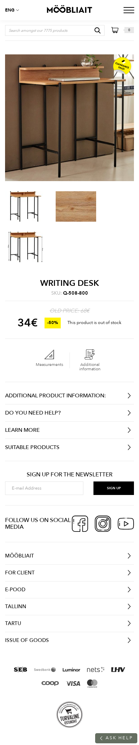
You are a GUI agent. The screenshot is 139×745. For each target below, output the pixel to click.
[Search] (97, 30)
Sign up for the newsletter (69, 474)
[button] (13, 10)
